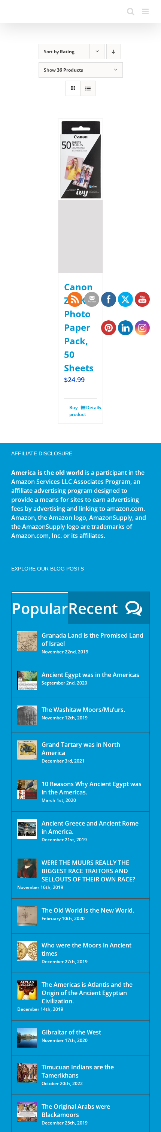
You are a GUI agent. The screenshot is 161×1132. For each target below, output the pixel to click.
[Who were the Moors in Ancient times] (27, 951)
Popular (40, 608)
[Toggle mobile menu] (146, 11)
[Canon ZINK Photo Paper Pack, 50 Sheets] (80, 196)
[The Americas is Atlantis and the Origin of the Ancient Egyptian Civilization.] (27, 990)
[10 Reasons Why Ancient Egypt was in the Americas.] (27, 789)
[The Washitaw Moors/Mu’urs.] (27, 715)
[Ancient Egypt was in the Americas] (27, 680)
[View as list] (87, 88)
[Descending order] (113, 51)
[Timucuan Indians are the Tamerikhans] (27, 1072)
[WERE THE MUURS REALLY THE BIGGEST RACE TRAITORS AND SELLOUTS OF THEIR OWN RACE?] (27, 868)
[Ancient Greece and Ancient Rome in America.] (27, 829)
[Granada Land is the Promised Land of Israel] (27, 641)
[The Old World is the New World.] (27, 916)
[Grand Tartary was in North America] (27, 750)
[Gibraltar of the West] (27, 1038)
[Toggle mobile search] (130, 11)
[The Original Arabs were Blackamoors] (27, 1112)
